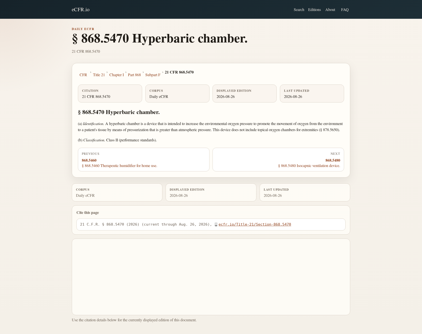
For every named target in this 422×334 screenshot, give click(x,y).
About (330, 9)
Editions (314, 9)
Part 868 (134, 74)
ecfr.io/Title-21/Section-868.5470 (255, 224)
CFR (83, 74)
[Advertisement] (211, 277)
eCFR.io (81, 9)
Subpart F (152, 74)
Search (299, 9)
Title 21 (99, 74)
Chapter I (116, 74)
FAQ (345, 9)
